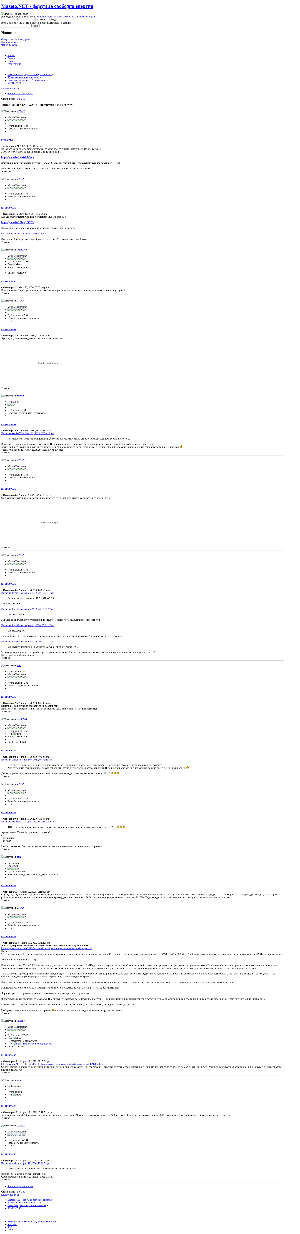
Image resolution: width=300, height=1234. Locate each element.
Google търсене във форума (15, 39)
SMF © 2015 (29, 1221)
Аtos (19, 665)
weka (19, 1080)
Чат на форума (9, 45)
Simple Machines (47, 1221)
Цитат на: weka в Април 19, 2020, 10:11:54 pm (25, 1163)
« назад (5, 88)
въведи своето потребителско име (55, 16)
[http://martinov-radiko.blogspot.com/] (33, 1043)
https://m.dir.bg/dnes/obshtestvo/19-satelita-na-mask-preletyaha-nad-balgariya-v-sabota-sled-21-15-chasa (52, 1064)
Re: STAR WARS (8, 208)
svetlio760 (22, 249)
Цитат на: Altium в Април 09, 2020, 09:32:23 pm (26, 759)
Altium (20, 395)
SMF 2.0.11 (14, 1221)
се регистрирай (87, 16)
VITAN (21, 111)
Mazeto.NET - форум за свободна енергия (47, 6)
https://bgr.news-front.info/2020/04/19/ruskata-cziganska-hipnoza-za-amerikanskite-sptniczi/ (46, 948)
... (21, 98)
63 (24, 98)
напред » (14, 88)
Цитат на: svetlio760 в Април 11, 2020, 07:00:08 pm (28, 821)
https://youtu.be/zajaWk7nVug (17, 157)
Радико (21, 1020)
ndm (19, 856)
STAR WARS (7, 140)
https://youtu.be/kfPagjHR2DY (17, 222)
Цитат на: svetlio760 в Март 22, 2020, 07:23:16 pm (27, 433)
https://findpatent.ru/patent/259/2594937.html (23, 233)
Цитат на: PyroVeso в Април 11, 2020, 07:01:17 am (27, 593)
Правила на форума (11, 42)
